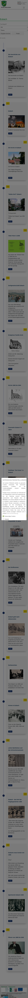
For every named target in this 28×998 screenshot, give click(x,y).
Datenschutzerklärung (12, 513)
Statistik (7, 519)
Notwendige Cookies (10, 516)
